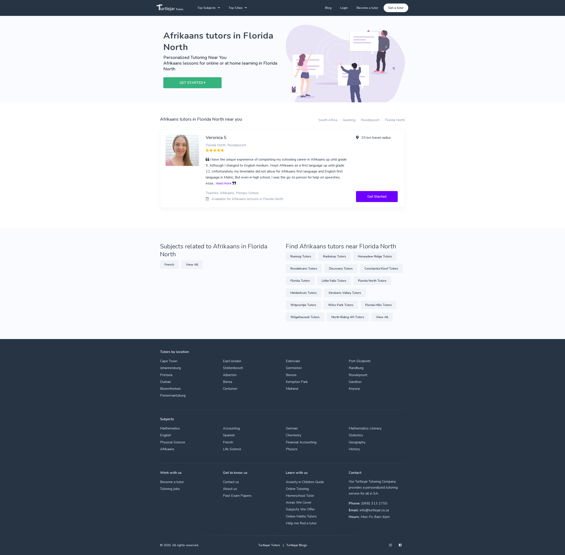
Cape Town (168, 361)
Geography (357, 442)
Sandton (355, 381)
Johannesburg (170, 368)
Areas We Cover (298, 502)
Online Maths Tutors (301, 516)
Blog (328, 8)
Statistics (356, 435)
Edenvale (293, 361)
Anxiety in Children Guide (305, 482)
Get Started (376, 196)
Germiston (294, 368)
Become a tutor (367, 8)
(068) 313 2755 (374, 503)
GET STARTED (191, 82)
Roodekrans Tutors (303, 268)
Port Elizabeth (360, 361)
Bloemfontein (170, 388)
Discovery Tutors (341, 268)
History (354, 449)
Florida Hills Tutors (378, 305)
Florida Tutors (300, 281)
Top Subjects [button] (206, 8)
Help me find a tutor (301, 523)
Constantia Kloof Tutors (381, 268)
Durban (165, 381)
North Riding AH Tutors (347, 317)
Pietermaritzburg (173, 395)
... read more (222, 183)
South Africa (327, 120)
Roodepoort (370, 120)
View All (192, 264)
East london (232, 361)
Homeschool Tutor (300, 495)
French (169, 264)
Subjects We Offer (300, 509)
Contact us (231, 482)
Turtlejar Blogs (296, 545)
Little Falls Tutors (334, 281)
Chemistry (293, 435)
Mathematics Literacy (365, 428)
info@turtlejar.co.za (374, 510)
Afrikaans (167, 449)
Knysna (354, 388)
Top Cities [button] (236, 8)
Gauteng (349, 120)
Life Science (232, 449)
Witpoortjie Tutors (303, 305)
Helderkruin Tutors (303, 293)
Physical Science (172, 442)
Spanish (229, 435)
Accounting (231, 428)
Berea (227, 381)
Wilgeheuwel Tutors (305, 317)
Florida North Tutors (372, 281)
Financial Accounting (301, 442)
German (292, 428)
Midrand (292, 388)
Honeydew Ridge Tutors (375, 256)
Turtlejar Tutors (269, 545)
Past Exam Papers (237, 495)
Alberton (230, 375)
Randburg (356, 368)
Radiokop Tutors (334, 256)
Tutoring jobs (170, 488)
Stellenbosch (233, 368)
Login (344, 8)
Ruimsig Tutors (300, 256)
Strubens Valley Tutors (345, 293)
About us (230, 488)
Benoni (291, 375)
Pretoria (166, 375)
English (165, 435)
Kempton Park (297, 381)
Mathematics (170, 428)
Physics (292, 449)
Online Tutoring (297, 488)
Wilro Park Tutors (340, 305)
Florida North (395, 120)
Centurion (230, 388)
